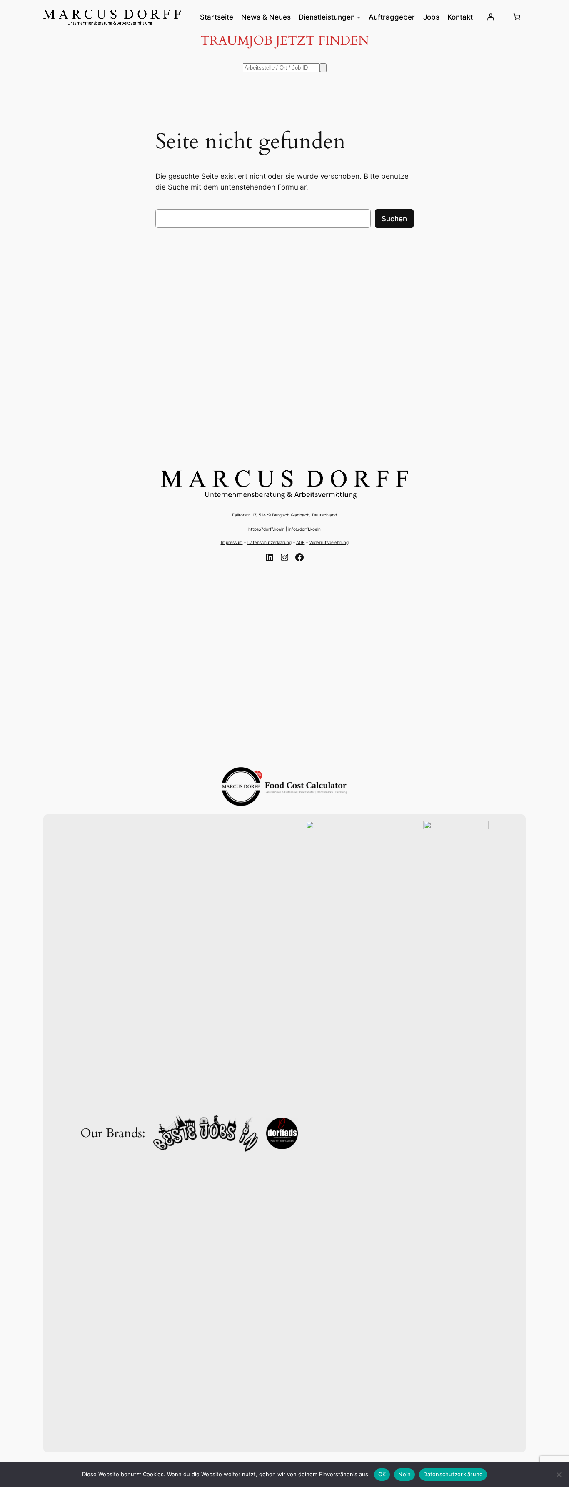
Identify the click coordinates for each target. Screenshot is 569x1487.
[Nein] (558, 1474)
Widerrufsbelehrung (329, 542)
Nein (404, 1474)
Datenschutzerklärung (269, 542)
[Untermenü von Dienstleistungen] (359, 17)
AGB (300, 542)
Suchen (394, 219)
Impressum (232, 542)
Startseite (216, 17)
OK (382, 1474)
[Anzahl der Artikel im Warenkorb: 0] (517, 17)
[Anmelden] (490, 17)
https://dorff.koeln (266, 528)
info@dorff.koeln (304, 528)
